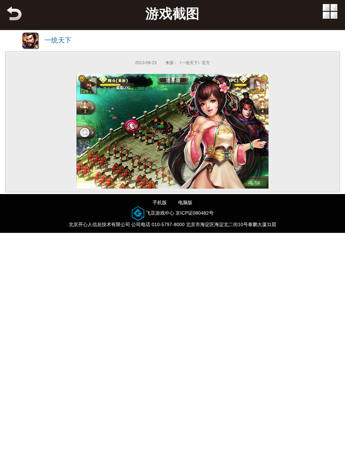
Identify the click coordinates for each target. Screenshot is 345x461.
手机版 (160, 202)
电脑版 (185, 202)
